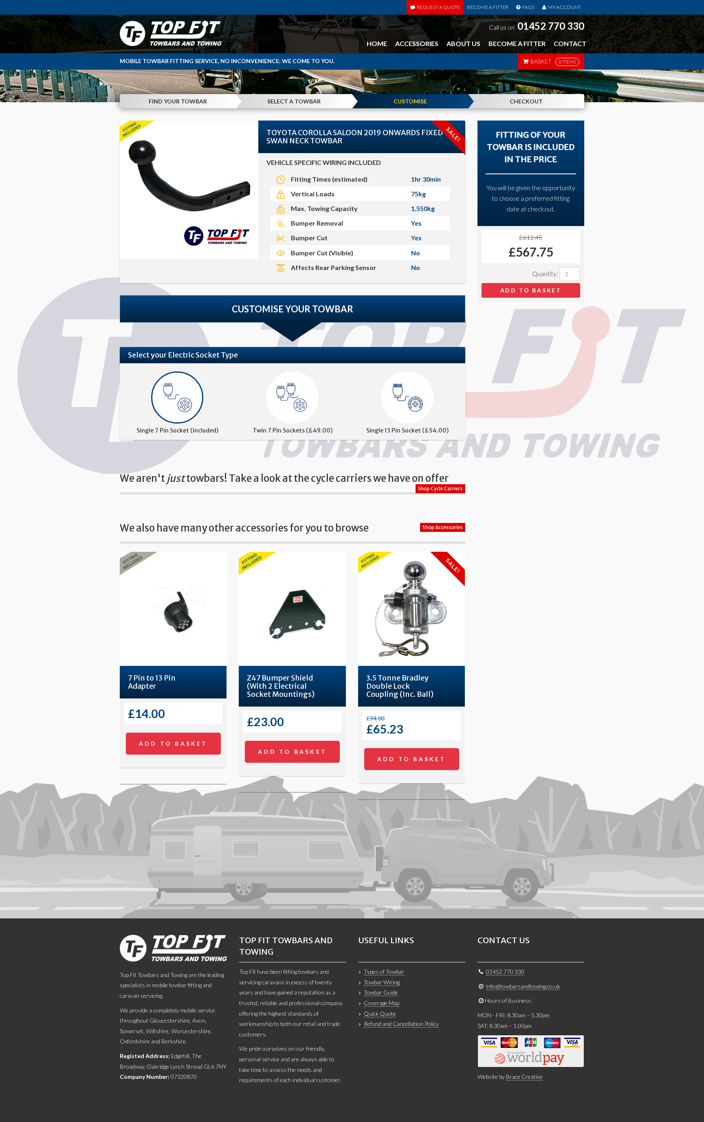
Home (377, 43)
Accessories (416, 43)
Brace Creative (524, 1076)
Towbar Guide (381, 992)
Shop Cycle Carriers (440, 488)
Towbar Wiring (382, 982)
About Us (463, 43)
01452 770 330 (550, 26)
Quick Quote (380, 1013)
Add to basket (530, 290)
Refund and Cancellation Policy (401, 1023)
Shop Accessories (442, 527)
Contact (570, 43)
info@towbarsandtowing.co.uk (523, 986)
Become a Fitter (487, 7)
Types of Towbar (384, 971)
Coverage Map (381, 1002)
